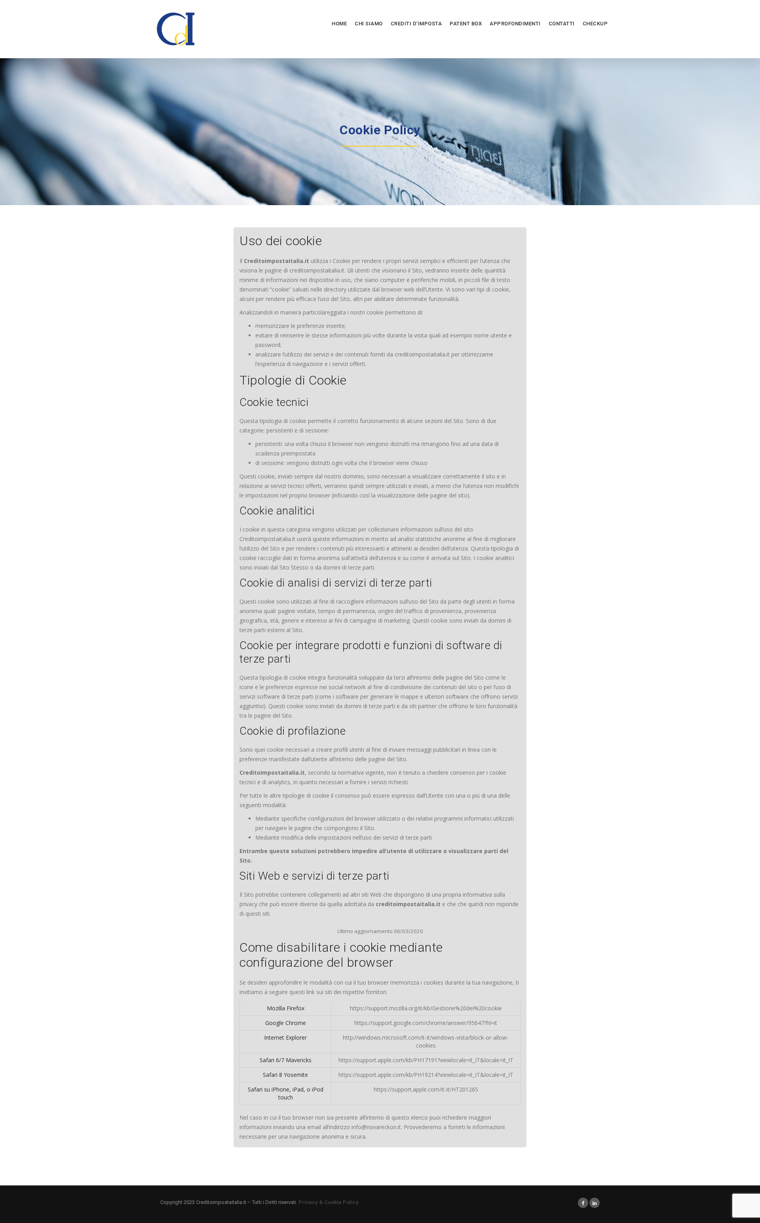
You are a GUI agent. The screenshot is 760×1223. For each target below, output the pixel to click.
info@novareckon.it (376, 1127)
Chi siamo (369, 24)
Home (339, 24)
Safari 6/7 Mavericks (286, 1060)
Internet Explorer (285, 1037)
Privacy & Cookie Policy (328, 1202)
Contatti (562, 24)
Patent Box (466, 24)
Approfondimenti (515, 24)
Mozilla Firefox (285, 1008)
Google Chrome (285, 1023)
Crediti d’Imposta (416, 24)
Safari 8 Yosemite (285, 1074)
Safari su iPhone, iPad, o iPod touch (285, 1093)
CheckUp (595, 24)
